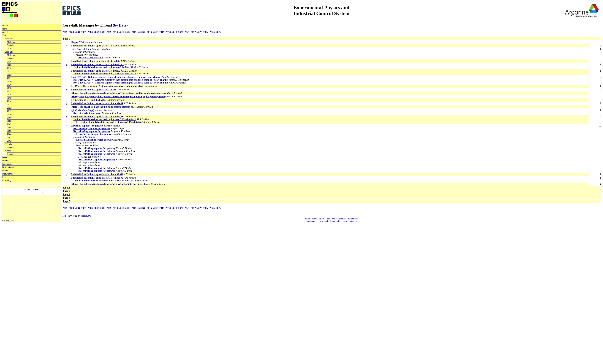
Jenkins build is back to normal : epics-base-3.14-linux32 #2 (104, 67)
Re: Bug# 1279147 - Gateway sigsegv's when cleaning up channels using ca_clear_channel (120, 79)
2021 (9, 78)
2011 (9, 111)
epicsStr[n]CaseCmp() (82, 110)
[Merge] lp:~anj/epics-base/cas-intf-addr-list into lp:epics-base (103, 106)
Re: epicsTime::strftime (90, 57)
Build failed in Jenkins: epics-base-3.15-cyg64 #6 (96, 45)
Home (5, 25)
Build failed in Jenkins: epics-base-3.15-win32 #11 (97, 174)
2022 (9, 75)
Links (4, 177)
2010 (9, 114)
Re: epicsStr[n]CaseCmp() (87, 113)
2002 (9, 141)
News (4, 29)
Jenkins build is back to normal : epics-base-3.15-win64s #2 (104, 119)
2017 (9, 91)
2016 (9, 95)
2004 (9, 134)
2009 (9, 118)
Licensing (6, 180)
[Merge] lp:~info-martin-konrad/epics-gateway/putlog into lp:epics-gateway (110, 184)
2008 (9, 121)
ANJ (3, 221)
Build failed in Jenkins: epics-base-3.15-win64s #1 (97, 116)
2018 (9, 88)
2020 (9, 81)
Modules (6, 160)
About (5, 32)
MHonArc (86, 215)
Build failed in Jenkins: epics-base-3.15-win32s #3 (97, 177)
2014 (9, 101)
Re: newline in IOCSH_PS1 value (88, 100)
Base (4, 157)
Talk (4, 35)
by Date (120, 25)
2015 (9, 98)
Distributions (8, 167)
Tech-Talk (9, 39)
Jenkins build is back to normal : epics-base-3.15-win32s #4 (104, 180)
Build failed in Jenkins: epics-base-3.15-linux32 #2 (97, 70)
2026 (9, 48)
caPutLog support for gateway (87, 125)
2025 (9, 65)
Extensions (7, 164)
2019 (9, 85)
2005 (9, 131)
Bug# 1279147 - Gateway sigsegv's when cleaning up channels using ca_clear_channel (116, 77)
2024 (9, 68)
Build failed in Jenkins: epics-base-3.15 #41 (93, 89)
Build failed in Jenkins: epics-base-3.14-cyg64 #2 (96, 61)
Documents (7, 174)
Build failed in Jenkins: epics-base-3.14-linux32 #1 (97, 64)
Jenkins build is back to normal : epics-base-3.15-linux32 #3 (104, 73)
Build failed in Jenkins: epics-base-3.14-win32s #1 (97, 103)
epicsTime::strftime (81, 49)
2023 (9, 71)
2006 (9, 127)
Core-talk (9, 52)
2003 (9, 137)
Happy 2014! (77, 42)
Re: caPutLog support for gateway (91, 128)
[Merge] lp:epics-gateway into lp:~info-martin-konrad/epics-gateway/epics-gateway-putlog (118, 96)
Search (10, 45)
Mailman (11, 42)
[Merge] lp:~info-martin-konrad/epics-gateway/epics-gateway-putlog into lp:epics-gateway (118, 93)
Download (6, 170)
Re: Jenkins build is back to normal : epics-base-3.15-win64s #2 (109, 122)
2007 (9, 124)
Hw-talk (8, 151)
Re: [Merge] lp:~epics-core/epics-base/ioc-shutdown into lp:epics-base (107, 86)
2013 (9, 104)
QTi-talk (8, 144)
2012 (9, 108)
